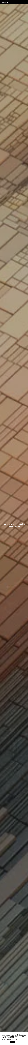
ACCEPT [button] (12, 1041)
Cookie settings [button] (5, 1042)
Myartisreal (11, 526)
